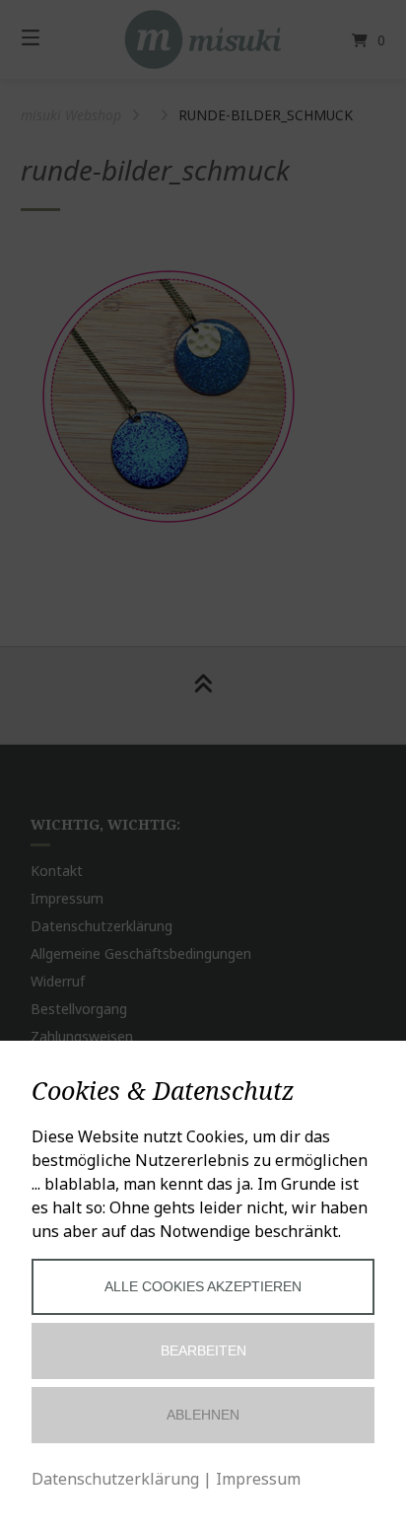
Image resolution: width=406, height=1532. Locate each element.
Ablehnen (203, 1415)
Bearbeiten (203, 1350)
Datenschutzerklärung (115, 1479)
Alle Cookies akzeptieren (203, 1286)
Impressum (258, 1479)
